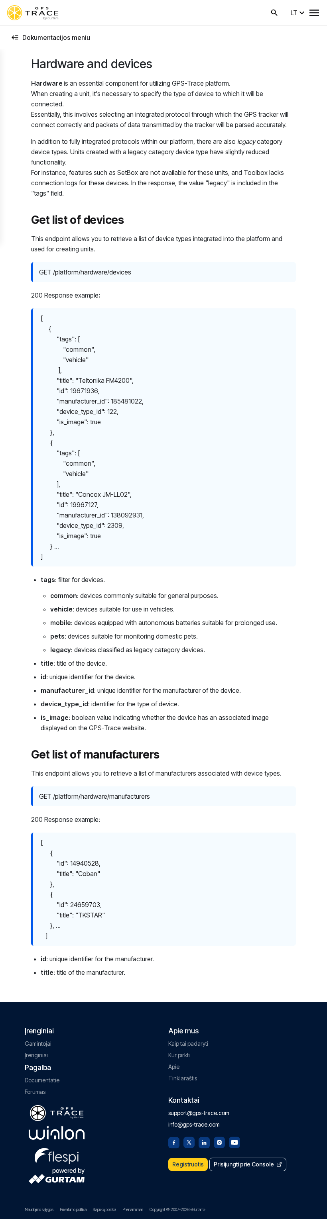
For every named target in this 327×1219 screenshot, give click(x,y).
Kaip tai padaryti (188, 1043)
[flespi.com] (57, 1154)
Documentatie (42, 1080)
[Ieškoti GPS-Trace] (274, 13)
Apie (173, 1066)
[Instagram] (219, 1141)
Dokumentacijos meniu (56, 37)
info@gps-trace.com (194, 1124)
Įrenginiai (36, 1055)
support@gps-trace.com (198, 1112)
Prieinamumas (132, 1209)
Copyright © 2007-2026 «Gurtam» (177, 1209)
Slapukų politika (104, 1209)
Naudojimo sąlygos (39, 1209)
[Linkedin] (204, 1141)
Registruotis (188, 1164)
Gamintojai (38, 1043)
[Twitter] (189, 1141)
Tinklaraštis (182, 1078)
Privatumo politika (73, 1209)
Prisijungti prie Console (244, 1164)
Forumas (35, 1091)
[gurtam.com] (57, 1133)
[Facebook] (173, 1141)
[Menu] (314, 12)
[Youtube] (234, 1141)
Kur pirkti (179, 1055)
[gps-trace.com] (32, 13)
